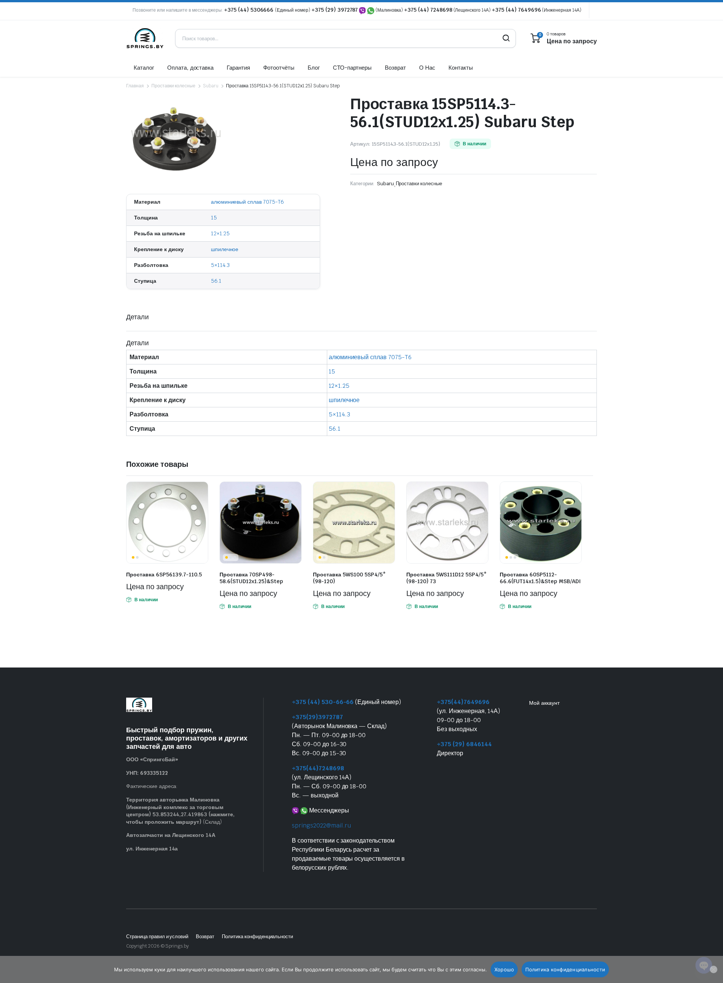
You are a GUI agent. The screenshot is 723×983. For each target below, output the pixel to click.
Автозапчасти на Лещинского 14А (170, 835)
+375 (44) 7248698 (428, 9)
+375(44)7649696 (463, 702)
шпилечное (225, 249)
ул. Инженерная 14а (152, 848)
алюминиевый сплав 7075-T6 (247, 201)
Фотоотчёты (278, 67)
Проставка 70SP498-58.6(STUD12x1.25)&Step (251, 578)
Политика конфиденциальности (257, 936)
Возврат (395, 67)
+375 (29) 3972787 (334, 9)
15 (214, 217)
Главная (135, 86)
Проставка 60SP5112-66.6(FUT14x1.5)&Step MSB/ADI (540, 578)
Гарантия (238, 67)
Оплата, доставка (190, 67)
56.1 (216, 280)
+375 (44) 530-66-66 (323, 702)
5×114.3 (220, 265)
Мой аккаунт (544, 703)
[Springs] (145, 38)
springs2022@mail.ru (321, 825)
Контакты (460, 67)
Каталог (144, 67)
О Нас (427, 67)
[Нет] (713, 969)
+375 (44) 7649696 (516, 9)
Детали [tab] (137, 316)
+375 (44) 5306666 (249, 9)
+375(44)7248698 (318, 768)
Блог (314, 67)
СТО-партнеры (352, 67)
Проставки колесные (173, 86)
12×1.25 (220, 233)
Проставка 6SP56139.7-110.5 (164, 574)
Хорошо (504, 969)
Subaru (210, 86)
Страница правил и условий (157, 936)
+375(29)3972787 (317, 717)
